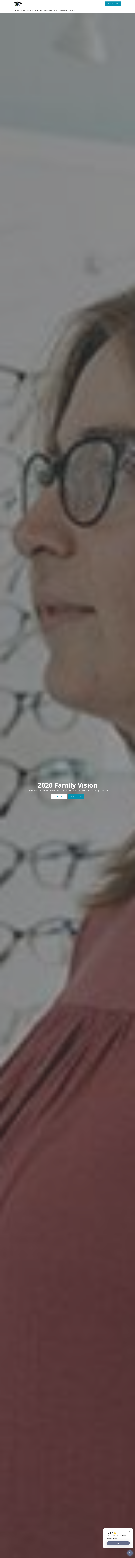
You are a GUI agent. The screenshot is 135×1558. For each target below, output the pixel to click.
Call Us (50, 806)
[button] (113, 3)
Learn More (84, 806)
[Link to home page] (14, 3)
